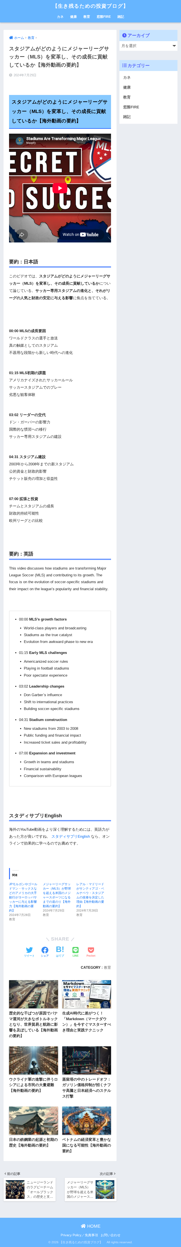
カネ (60, 16)
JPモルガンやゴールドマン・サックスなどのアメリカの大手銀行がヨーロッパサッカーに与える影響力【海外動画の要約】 (23, 897)
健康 (73, 16)
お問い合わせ (111, 1235)
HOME (93, 1226)
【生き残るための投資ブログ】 (93, 6)
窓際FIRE (104, 16)
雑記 (120, 16)
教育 (86, 16)
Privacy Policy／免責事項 (79, 1235)
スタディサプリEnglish (70, 836)
